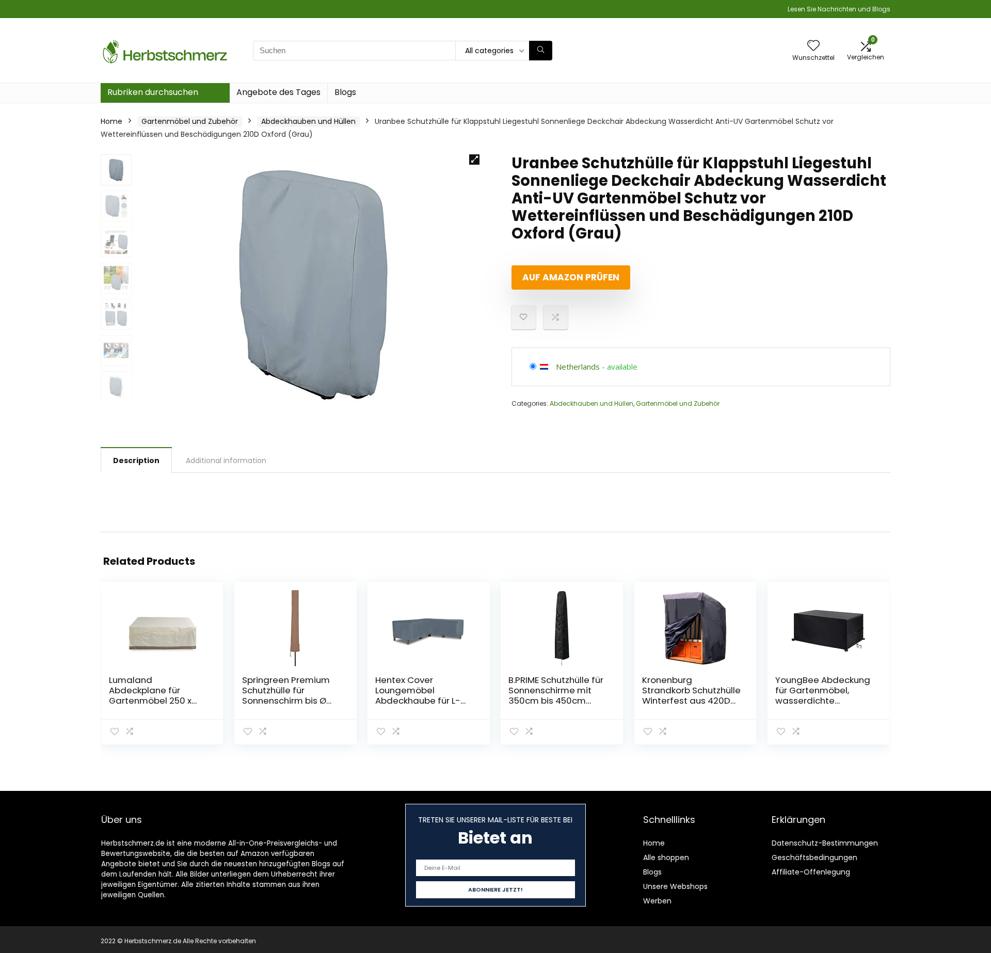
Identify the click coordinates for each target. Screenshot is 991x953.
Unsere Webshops (675, 886)
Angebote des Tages (278, 92)
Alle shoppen (666, 857)
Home (111, 121)
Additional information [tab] (226, 460)
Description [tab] (136, 460)
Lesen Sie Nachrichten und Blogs (839, 9)
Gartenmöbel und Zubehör (189, 121)
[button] (474, 159)
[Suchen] (540, 50)
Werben (657, 901)
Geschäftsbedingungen (814, 857)
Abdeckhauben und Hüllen (308, 121)
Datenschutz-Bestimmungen (825, 843)
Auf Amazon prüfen (570, 277)
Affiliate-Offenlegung (811, 872)
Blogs (345, 92)
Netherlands (578, 366)
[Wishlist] (813, 46)
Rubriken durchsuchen (152, 92)
